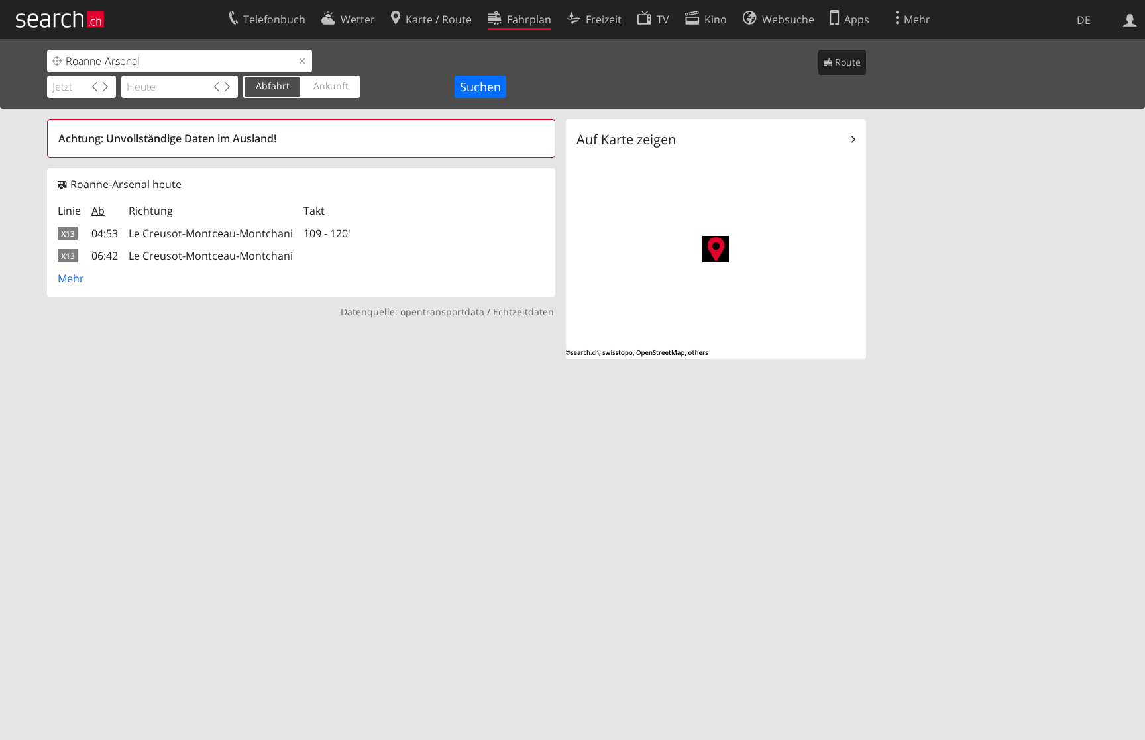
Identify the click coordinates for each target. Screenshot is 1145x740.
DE (1084, 20)
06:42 (104, 255)
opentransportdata (442, 311)
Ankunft (331, 85)
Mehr (71, 278)
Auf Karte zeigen (626, 139)
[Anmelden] (1130, 19)
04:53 (104, 233)
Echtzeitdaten (523, 311)
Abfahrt (273, 85)
